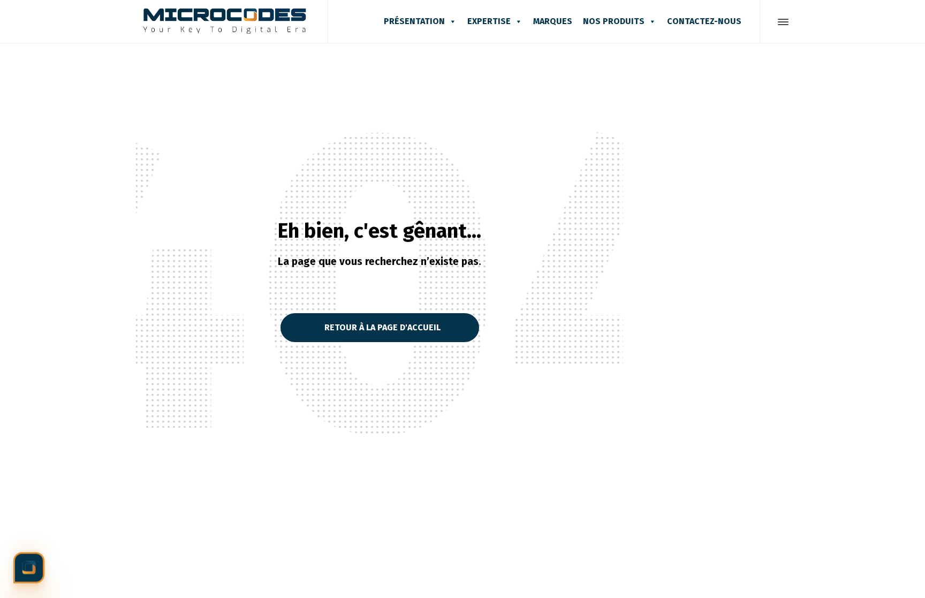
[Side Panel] (781, 22)
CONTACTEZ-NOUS (704, 21)
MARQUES (552, 21)
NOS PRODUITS (614, 21)
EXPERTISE (489, 21)
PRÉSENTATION (414, 21)
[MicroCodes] (225, 21)
